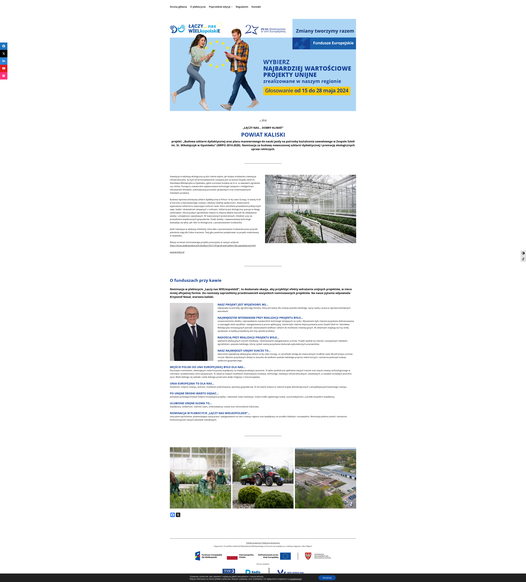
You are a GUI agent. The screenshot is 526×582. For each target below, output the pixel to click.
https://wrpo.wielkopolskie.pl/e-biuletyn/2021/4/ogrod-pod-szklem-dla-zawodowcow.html (213, 245)
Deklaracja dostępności (271, 543)
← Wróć (263, 120)
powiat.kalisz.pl (177, 252)
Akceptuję (327, 577)
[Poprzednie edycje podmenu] (232, 7)
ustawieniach (295, 579)
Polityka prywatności (254, 543)
